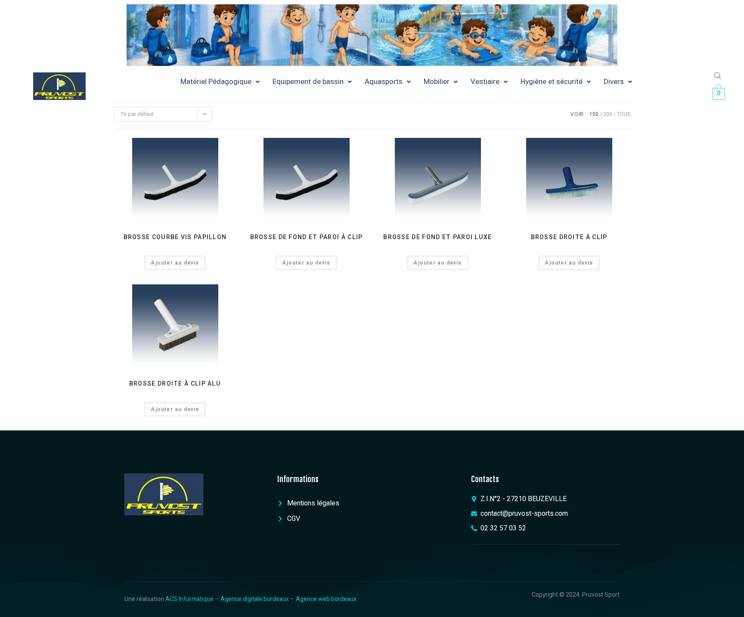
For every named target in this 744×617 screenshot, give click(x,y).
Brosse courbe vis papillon (175, 237)
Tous (623, 114)
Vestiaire (485, 81)
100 (593, 114)
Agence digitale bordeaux (254, 599)
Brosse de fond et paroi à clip (306, 237)
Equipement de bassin (308, 81)
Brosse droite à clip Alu (175, 383)
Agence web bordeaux (326, 599)
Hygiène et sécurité (552, 81)
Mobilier (437, 81)
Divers (614, 81)
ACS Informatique (189, 599)
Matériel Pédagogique (215, 81)
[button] (220, 82)
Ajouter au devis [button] (175, 263)
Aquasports (384, 81)
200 (607, 114)
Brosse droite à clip (569, 237)
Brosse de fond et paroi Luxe (437, 237)
